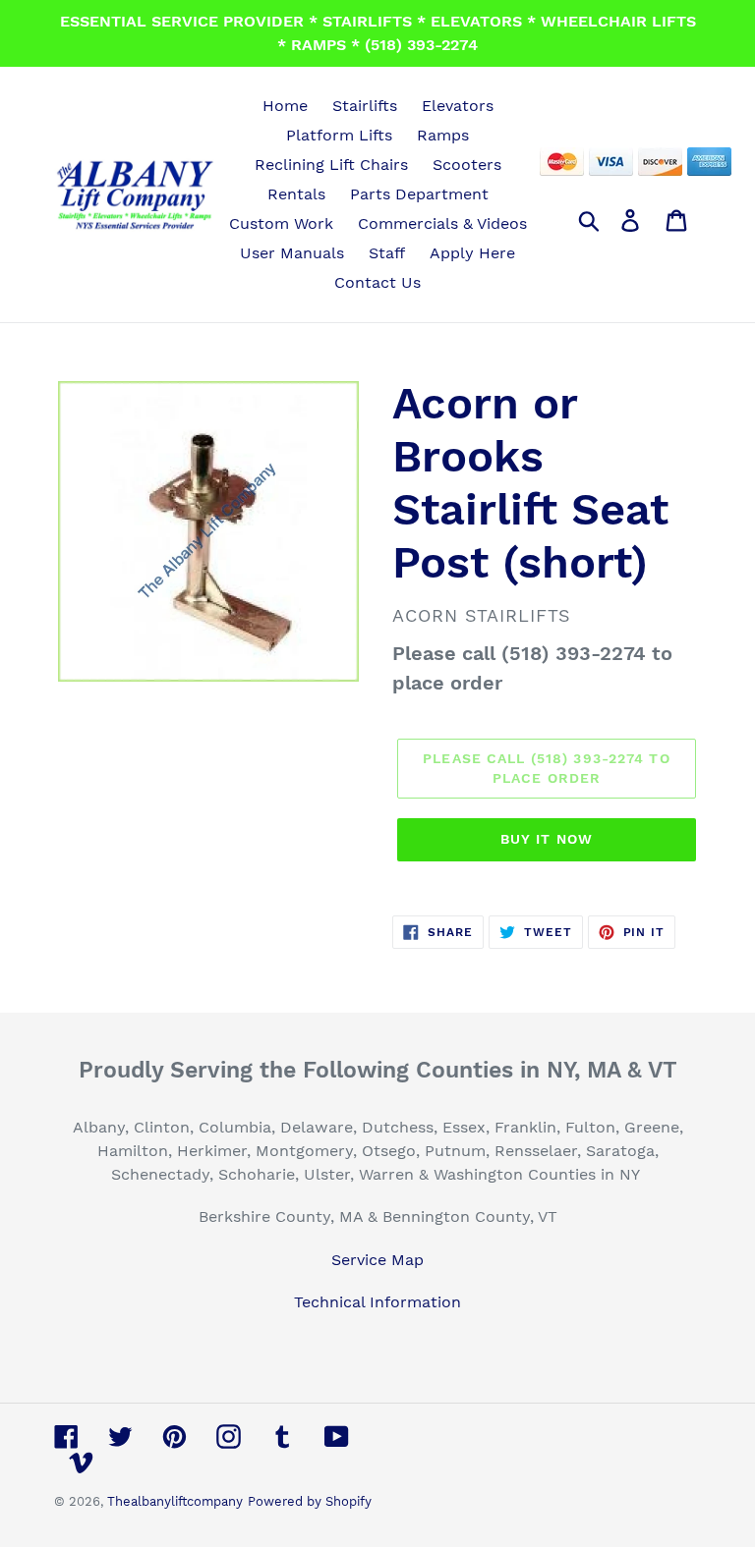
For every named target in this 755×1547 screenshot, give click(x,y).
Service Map (377, 1259)
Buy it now (546, 839)
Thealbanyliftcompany (175, 1501)
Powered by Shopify (310, 1501)
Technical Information (377, 1302)
